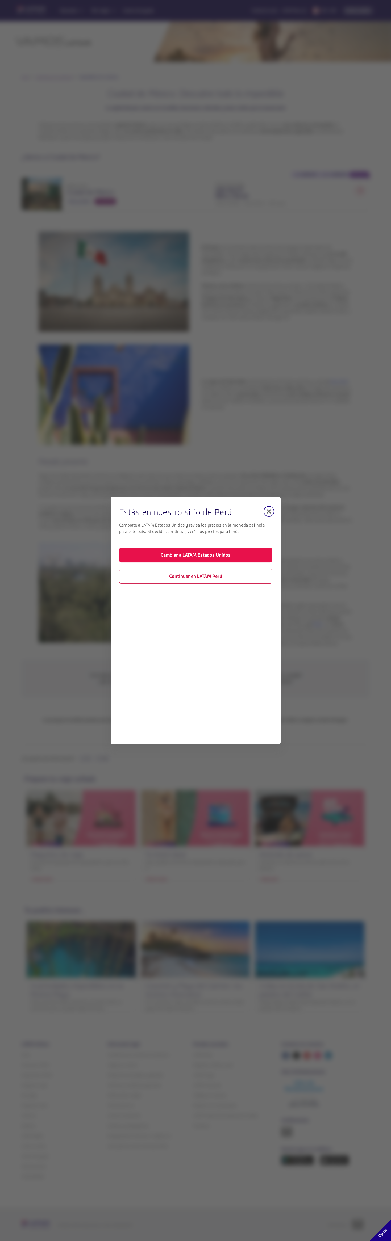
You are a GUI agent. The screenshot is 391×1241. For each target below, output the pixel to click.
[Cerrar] (269, 511)
